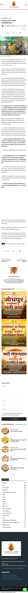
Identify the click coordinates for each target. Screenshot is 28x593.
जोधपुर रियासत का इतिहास (14, 314)
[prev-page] (3, 377)
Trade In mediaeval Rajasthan (6, 261)
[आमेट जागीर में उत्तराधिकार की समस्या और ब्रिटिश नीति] (5, 458)
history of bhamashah (10, 243)
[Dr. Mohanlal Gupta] (3, 26)
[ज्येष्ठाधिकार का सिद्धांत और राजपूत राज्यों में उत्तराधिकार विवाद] (14, 333)
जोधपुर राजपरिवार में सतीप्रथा (14, 317)
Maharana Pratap (21, 243)
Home (3, 15)
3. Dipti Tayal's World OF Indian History (12, 579)
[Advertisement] (14, 204)
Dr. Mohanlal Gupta (10, 25)
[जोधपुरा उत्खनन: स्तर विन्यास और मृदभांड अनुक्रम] (5, 468)
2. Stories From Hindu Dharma (10, 577)
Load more (13, 474)
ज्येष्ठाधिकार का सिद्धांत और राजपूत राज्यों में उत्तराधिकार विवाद (14, 343)
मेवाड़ (6, 15)
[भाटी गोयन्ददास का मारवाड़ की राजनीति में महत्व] (14, 360)
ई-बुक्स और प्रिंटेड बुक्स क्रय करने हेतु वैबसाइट (13, 568)
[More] (20, 32)
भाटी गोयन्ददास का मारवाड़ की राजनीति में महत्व (14, 372)
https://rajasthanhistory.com (14, 278)
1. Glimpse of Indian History (9, 575)
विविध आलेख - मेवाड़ (7, 18)
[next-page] (5, 377)
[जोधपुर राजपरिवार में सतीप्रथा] (14, 305)
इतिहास (14, 341)
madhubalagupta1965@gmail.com (16, 561)
